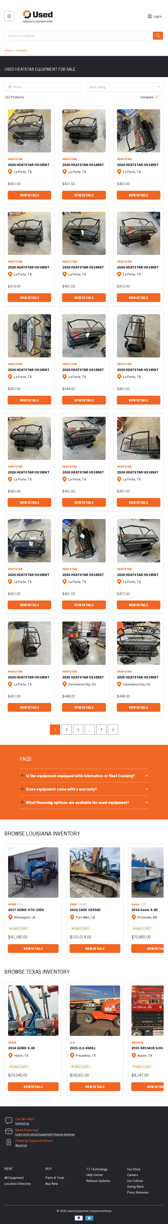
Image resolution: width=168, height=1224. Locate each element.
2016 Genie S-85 (144, 910)
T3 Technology (97, 1169)
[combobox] (84, 35)
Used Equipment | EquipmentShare (89, 1211)
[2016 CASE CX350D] (95, 872)
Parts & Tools (54, 1177)
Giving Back (135, 1186)
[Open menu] (9, 16)
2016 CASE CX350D (85, 910)
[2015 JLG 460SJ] (95, 1011)
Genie (135, 904)
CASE (73, 904)
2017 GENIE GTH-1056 (26, 910)
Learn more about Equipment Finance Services (45, 1134)
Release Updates (98, 1180)
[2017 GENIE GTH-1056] (33, 872)
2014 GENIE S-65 (21, 1048)
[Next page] (113, 729)
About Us (21, 1145)
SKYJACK (137, 1042)
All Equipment (14, 1177)
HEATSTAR (15, 159)
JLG (72, 1042)
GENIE (12, 904)
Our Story (133, 1169)
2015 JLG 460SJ (82, 1048)
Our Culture (135, 1180)
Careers (132, 1175)
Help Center (94, 1175)
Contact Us (22, 1123)
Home (8, 50)
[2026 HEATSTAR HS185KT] (29, 130)
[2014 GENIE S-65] (33, 1011)
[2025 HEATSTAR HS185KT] (83, 643)
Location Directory (17, 1183)
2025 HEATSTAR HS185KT (83, 677)
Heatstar (21, 50)
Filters (17, 87)
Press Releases (138, 1192)
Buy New (51, 1183)
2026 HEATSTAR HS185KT (28, 164)
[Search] (158, 35)
